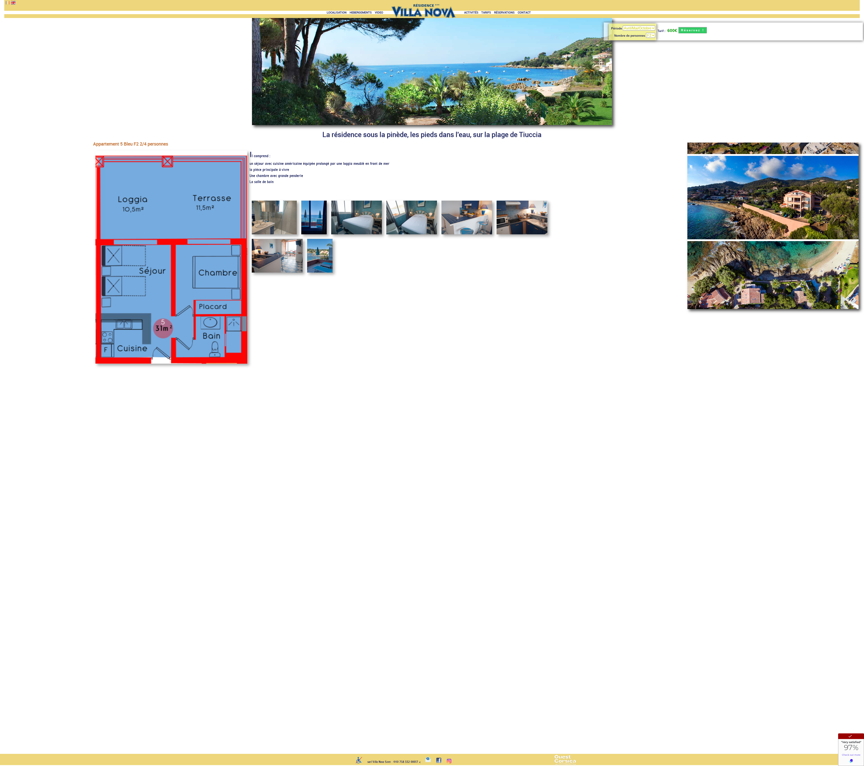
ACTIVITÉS (471, 12)
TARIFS (486, 12)
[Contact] (428, 761)
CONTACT (524, 12)
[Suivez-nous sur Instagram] (449, 762)
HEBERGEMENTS (361, 12)
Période (617, 28)
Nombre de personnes (630, 35)
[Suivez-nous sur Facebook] (438, 762)
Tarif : (661, 31)
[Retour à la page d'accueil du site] (423, 12)
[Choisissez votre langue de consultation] (6, 3)
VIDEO (379, 12)
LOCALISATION (336, 12)
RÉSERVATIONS (504, 12)
